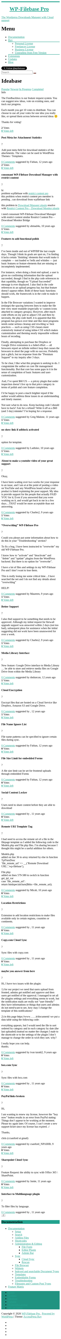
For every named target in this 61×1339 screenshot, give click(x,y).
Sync (17, 1256)
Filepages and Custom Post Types (33, 1283)
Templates (20, 1274)
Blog (10, 62)
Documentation (16, 37)
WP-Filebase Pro (31, 1313)
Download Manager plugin (32, 205)
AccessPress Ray (32, 1316)
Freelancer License (25, 46)
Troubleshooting (23, 1280)
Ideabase (12, 1298)
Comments (8, 161)
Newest (14, 89)
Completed (38, 89)
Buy (10, 40)
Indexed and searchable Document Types (37, 1271)
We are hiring (15, 1307)
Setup (18, 1231)
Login (11, 1292)
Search (18, 1234)
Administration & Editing (28, 1243)
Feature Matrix (16, 1286)
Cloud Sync (28, 1259)
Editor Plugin (29, 1249)
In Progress (25, 89)
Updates (12, 59)
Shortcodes (21, 1240)
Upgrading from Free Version (30, 52)
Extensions (14, 56)
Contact (12, 1295)
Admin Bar (28, 1253)
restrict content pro (38, 193)
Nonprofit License (18, 1304)
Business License (24, 49)
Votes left (7, 130)
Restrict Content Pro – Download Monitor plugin (33, 208)
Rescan (25, 1262)
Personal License (24, 43)
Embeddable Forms (25, 1277)
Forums (12, 1301)
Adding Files (22, 1237)
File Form (27, 1246)
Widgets (19, 1268)
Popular (5, 89)
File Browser (22, 1265)
